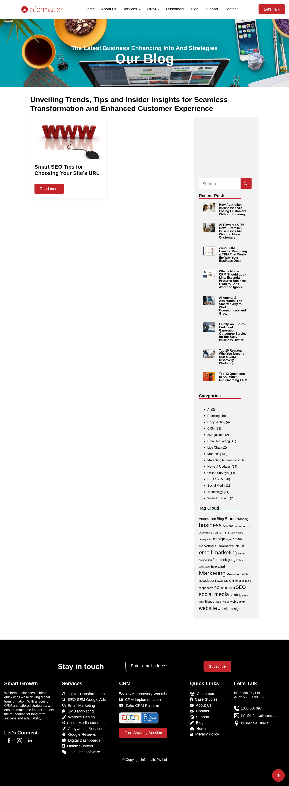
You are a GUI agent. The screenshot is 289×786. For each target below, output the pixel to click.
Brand (230, 518)
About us (108, 9)
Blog (194, 9)
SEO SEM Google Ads (86, 699)
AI (208, 409)
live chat (218, 566)
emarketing (205, 560)
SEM (232, 588)
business (210, 525)
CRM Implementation (142, 699)
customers (221, 532)
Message (233, 574)
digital (229, 539)
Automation (207, 519)
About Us (203, 705)
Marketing (214, 454)
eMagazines (215, 435)
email (240, 545)
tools (201, 601)
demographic (205, 539)
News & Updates (219, 466)
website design (229, 609)
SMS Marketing (80, 711)
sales (224, 588)
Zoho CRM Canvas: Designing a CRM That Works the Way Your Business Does (233, 254)
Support (211, 9)
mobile (244, 574)
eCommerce (224, 546)
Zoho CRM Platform (141, 705)
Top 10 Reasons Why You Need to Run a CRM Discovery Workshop (231, 357)
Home (90, 9)
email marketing (218, 552)
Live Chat (213, 447)
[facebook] (9, 740)
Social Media (216, 485)
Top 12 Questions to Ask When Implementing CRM (233, 377)
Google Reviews (81, 734)
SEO (241, 587)
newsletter (206, 580)
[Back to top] (278, 775)
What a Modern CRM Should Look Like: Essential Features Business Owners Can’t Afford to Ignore (232, 279)
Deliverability (236, 532)
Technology (215, 492)
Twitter (218, 601)
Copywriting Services (84, 729)
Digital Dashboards (83, 740)
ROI (217, 588)
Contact (231, 9)
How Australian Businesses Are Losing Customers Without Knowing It (233, 209)
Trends (209, 601)
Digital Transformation (85, 694)
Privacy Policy (206, 734)
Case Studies (205, 699)
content (228, 526)
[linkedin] (30, 740)
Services (129, 9)
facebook (220, 560)
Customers (175, 9)
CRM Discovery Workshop (147, 694)
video (226, 601)
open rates (245, 580)
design (219, 539)
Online (233, 580)
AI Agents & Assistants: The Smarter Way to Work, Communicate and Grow (232, 305)
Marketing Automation (222, 460)
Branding (213, 416)
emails (241, 553)
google (233, 560)
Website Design (218, 498)
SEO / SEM (215, 479)
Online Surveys (218, 473)
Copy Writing (216, 422)
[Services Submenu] (139, 9)
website (208, 608)
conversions (242, 526)
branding (242, 519)
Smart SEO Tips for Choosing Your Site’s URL (66, 170)
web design (238, 601)
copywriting (205, 532)
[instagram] (19, 740)
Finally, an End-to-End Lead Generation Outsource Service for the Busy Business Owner (232, 331)
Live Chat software (83, 752)
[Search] (246, 183)
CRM (151, 9)
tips (246, 595)
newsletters (221, 580)
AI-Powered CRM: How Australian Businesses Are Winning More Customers (232, 231)
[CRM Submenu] (158, 9)
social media (214, 594)
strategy (236, 594)
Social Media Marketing (86, 723)
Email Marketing (218, 441)
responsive (206, 588)
